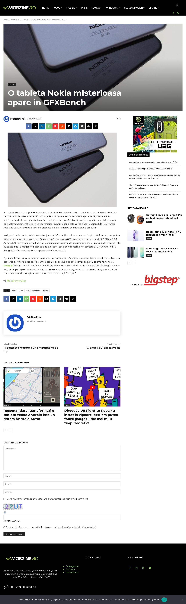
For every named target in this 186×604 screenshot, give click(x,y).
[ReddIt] (62, 126)
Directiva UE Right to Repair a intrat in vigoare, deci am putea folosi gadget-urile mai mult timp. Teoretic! (91, 417)
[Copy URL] (95, 126)
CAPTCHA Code (11, 521)
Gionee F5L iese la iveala (103, 347)
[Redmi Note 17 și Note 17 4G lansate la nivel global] (135, 235)
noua (27, 291)
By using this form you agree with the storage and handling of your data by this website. (50, 527)
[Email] (69, 126)
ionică (132, 194)
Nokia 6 (7, 265)
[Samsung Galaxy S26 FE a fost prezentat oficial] (135, 252)
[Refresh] (5, 513)
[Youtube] (149, 568)
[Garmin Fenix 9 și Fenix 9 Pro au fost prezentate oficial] (135, 219)
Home (5, 19)
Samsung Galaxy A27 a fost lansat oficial (159, 162)
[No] (182, 599)
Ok (164, 599)
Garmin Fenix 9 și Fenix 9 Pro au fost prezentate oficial (164, 216)
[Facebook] (173, 13)
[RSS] (177, 13)
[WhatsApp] (49, 126)
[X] (35, 126)
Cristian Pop (19, 119)
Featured (15, 19)
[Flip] (55, 126)
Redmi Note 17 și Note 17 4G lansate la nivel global (163, 233)
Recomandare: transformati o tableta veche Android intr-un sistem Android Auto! (29, 415)
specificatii (36, 291)
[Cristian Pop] (6, 119)
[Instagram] (136, 568)
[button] (177, 5)
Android (7, 405)
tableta (45, 291)
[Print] (82, 126)
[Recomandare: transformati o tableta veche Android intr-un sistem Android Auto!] (31, 386)
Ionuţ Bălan (134, 162)
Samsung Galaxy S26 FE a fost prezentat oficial (162, 250)
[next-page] (10, 430)
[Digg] (89, 126)
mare (13, 291)
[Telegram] (75, 126)
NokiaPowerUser (16, 280)
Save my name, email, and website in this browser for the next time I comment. (47, 499)
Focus (24, 19)
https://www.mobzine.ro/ (36, 321)
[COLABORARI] (93, 563)
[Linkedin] (42, 126)
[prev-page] (5, 430)
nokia (20, 291)
